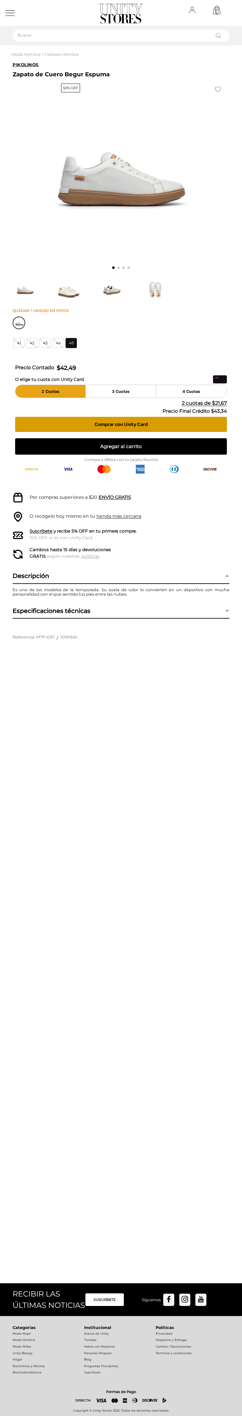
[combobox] (121, 36)
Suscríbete (41, 530)
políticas (90, 556)
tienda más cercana (118, 516)
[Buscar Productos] (219, 36)
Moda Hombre (26, 54)
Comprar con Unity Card (121, 424)
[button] (19, 343)
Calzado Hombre (62, 54)
